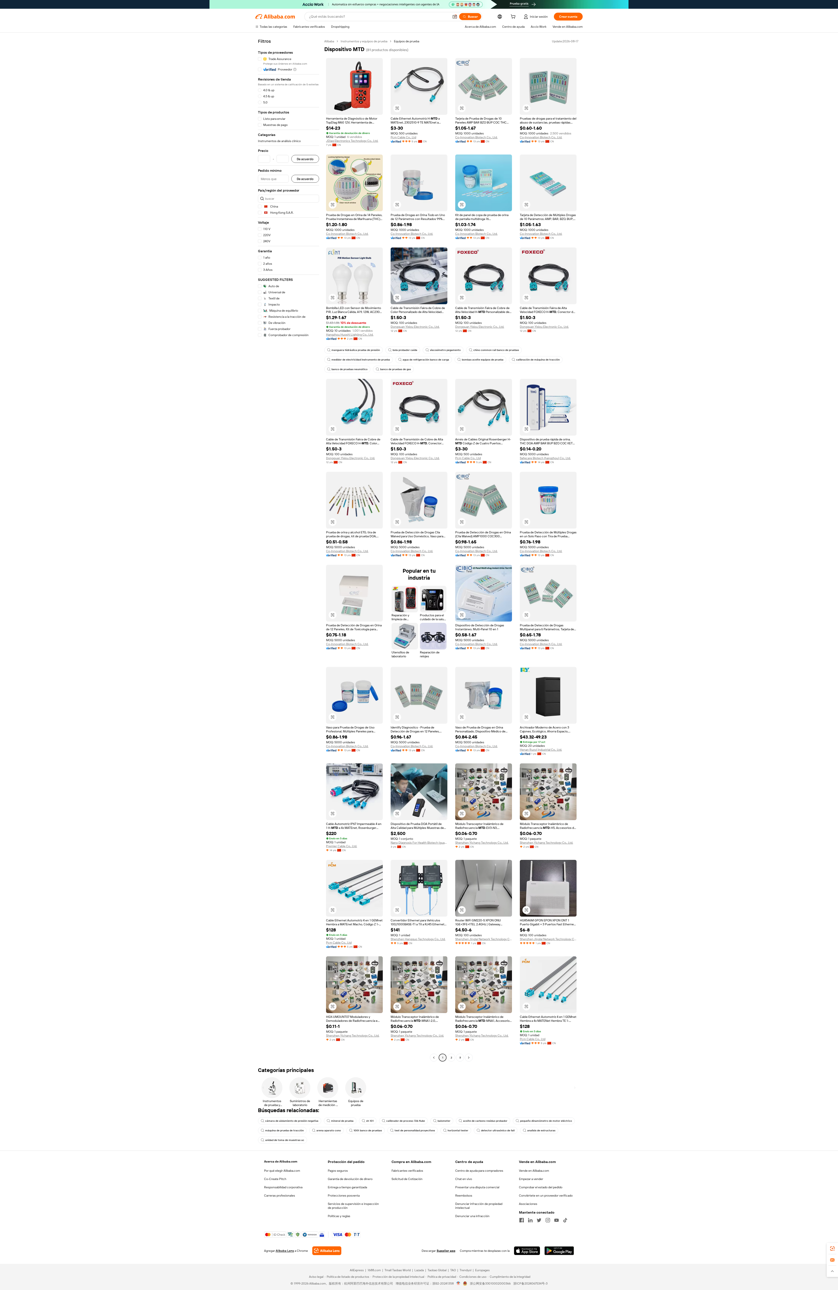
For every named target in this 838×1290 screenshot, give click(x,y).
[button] (454, 16)
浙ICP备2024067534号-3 (530, 1283)
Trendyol (465, 1270)
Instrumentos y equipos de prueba (364, 41)
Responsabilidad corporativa (283, 1187)
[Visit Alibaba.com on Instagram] (547, 1220)
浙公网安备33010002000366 (490, 1283)
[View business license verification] (458, 1283)
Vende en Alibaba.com (534, 1170)
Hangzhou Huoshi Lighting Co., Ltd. (349, 334)
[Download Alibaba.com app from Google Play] (559, 1250)
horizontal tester (458, 1130)
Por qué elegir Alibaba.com (282, 1170)
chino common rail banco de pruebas (496, 350)
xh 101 (370, 1120)
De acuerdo (305, 159)
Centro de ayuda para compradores (479, 1170)
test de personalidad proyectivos (415, 1130)
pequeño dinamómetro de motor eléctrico (546, 1120)
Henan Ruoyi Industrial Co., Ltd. (541, 749)
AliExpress (357, 1270)
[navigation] (288, 550)
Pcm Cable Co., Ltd (403, 137)
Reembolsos (463, 1195)
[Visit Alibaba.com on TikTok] (565, 1220)
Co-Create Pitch (275, 1179)
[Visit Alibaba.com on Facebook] (521, 1220)
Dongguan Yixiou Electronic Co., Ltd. (415, 326)
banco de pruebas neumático (349, 369)
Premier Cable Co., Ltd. (341, 846)
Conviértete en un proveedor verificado (546, 1195)
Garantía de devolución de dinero (350, 1179)
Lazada (419, 1270)
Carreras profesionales (279, 1195)
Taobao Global (437, 1270)
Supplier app (446, 1250)
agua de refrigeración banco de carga (426, 359)
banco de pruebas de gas (395, 369)
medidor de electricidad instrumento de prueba (360, 359)
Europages (482, 1270)
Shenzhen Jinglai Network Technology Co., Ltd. (483, 939)
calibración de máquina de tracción (538, 359)
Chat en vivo (463, 1179)
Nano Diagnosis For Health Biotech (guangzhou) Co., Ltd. (419, 842)
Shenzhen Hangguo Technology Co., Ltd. (418, 939)
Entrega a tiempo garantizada (347, 1187)
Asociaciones (528, 1204)
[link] (832, 1248)
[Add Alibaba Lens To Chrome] (326, 1250)
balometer (444, 1120)
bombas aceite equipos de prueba (482, 359)
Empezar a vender (531, 1179)
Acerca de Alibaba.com (280, 1161)
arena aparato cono (328, 1130)
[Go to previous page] (434, 1058)
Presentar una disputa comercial (477, 1187)
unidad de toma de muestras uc (284, 1140)
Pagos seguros (338, 1170)
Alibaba (329, 41)
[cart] (514, 17)
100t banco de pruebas (368, 1130)
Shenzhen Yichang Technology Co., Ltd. (481, 842)
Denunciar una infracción (472, 1216)
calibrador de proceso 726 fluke (405, 1120)
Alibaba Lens (285, 1250)
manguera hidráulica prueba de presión (355, 350)
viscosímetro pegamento (445, 350)
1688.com (374, 1270)
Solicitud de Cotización (407, 1179)
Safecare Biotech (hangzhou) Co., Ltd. (545, 458)
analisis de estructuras (541, 1130)
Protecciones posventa (344, 1195)
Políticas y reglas (339, 1216)
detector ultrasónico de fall (498, 1130)
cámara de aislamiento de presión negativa (291, 1120)
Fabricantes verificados (407, 1170)
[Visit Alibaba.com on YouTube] (556, 1220)
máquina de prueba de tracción (284, 1130)
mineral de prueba (342, 1120)
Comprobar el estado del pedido (540, 1187)
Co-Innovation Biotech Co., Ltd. (476, 137)
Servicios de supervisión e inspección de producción (353, 1205)
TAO (453, 1270)
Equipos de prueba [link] (406, 41)
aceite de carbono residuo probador (485, 1120)
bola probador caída (405, 350)
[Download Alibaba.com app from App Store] (527, 1250)
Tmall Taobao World (398, 1270)
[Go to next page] (469, 1058)
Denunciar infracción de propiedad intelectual (478, 1205)
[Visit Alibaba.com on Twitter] (539, 1220)
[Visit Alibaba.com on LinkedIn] (530, 1220)
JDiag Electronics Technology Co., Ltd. (352, 141)
